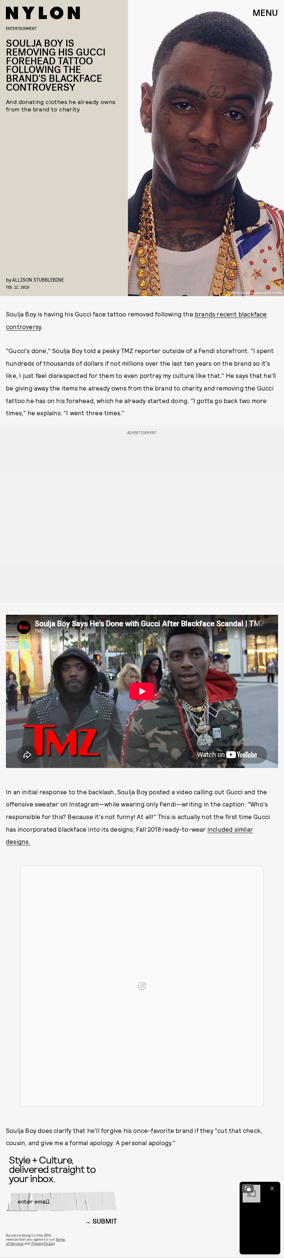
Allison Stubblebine (38, 279)
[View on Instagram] (142, 986)
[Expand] (248, 1188)
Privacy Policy (43, 1243)
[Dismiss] (272, 1188)
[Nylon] (43, 13)
